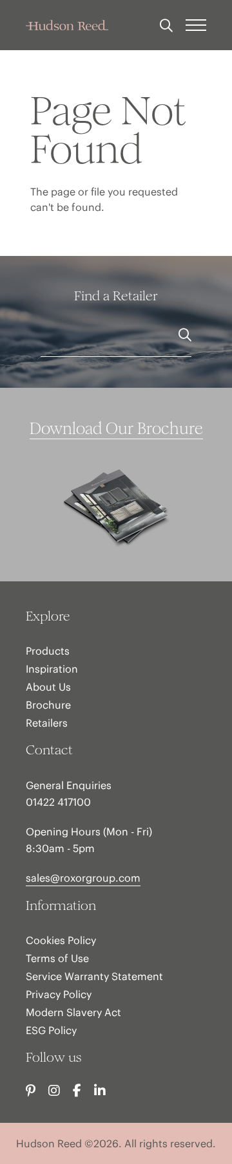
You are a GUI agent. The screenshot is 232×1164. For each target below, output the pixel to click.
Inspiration (52, 668)
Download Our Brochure (116, 429)
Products (48, 650)
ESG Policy (51, 1030)
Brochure (48, 704)
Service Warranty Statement (94, 976)
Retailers (47, 722)
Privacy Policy (59, 994)
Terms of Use (57, 958)
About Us (48, 686)
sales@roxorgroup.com (83, 877)
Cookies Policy (61, 940)
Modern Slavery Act (73, 1012)
